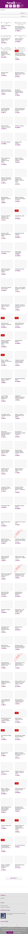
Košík (22, 6)
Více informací (18, 932)
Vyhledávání (10, 6)
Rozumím (10, 932)
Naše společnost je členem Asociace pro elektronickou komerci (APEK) (16, 914)
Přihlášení (18, 6)
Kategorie (22, 13)
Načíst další (13, 878)
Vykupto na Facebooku (5, 907)
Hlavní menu (6, 6)
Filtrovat (22, 16)
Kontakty (2, 898)
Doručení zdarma (4, 905)
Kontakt (14, 6)
